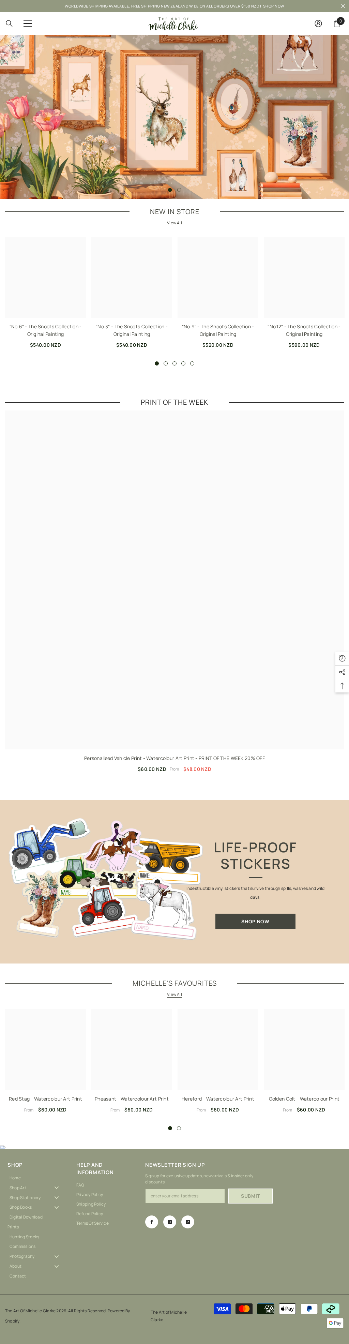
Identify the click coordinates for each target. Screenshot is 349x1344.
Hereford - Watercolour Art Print (218, 1098)
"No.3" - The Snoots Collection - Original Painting (132, 330)
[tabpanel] (174, 117)
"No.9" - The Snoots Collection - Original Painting (218, 330)
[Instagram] (169, 1221)
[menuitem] (36, 1178)
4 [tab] (183, 363)
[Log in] (318, 23)
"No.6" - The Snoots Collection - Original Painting (46, 330)
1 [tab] (170, 190)
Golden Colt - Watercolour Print (304, 1098)
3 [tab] (174, 363)
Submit (250, 1196)
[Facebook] (151, 1221)
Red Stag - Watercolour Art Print (45, 1098)
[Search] (9, 23)
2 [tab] (179, 190)
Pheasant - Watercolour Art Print (132, 1098)
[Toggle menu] (56, 1187)
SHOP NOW (273, 6)
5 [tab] (192, 363)
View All (174, 223)
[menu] (28, 23)
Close (343, 6)
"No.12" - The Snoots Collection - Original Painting (304, 330)
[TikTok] (187, 1221)
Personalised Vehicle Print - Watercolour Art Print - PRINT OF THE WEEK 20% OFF (174, 758)
